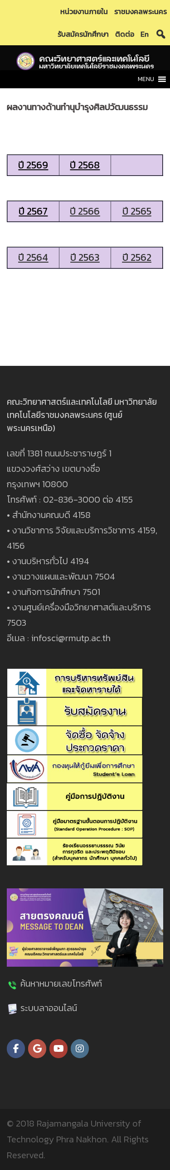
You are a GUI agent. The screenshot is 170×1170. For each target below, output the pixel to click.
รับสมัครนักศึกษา (83, 34)
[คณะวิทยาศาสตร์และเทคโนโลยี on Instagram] (80, 1048)
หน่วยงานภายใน (84, 11)
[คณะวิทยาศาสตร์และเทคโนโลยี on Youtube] (58, 1048)
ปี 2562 (136, 257)
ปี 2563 (84, 257)
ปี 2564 (33, 257)
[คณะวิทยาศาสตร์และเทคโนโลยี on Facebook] (16, 1048)
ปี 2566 (85, 211)
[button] (146, 79)
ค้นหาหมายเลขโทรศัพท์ (61, 983)
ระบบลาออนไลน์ (48, 1008)
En (145, 34)
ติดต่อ (124, 34)
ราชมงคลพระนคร (140, 11)
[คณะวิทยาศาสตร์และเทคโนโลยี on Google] (37, 1048)
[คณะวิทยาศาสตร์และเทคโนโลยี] (85, 60)
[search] (161, 34)
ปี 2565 (136, 211)
